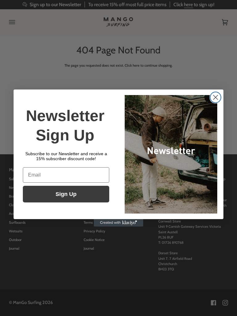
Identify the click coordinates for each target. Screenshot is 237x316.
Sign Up (66, 194)
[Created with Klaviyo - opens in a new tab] (118, 223)
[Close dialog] (215, 97)
